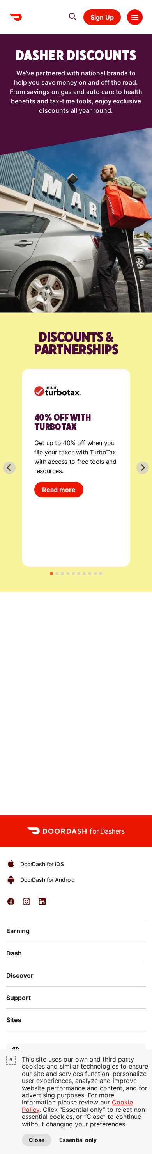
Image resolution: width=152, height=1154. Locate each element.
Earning (18, 931)
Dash (14, 953)
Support (18, 997)
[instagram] (26, 904)
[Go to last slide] (9, 468)
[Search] (72, 16)
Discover (20, 975)
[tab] (51, 573)
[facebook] (11, 904)
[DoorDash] (15, 17)
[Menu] (135, 17)
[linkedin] (42, 904)
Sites (13, 1020)
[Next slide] (142, 468)
